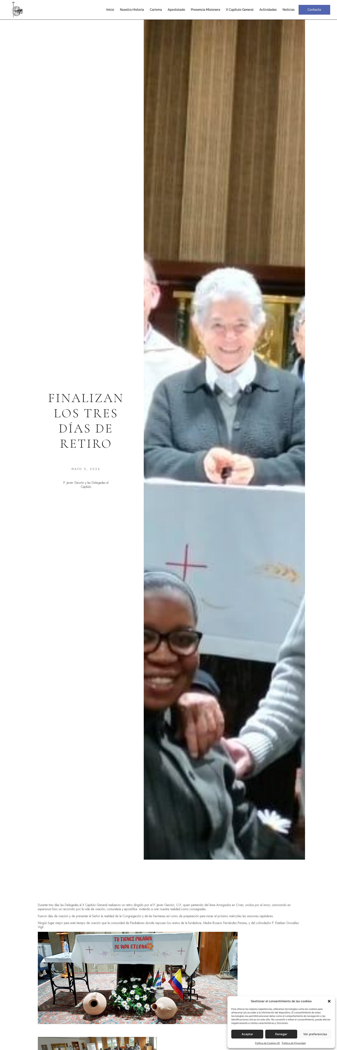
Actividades (268, 10)
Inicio (110, 10)
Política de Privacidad (294, 1043)
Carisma (156, 10)
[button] (329, 1001)
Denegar (281, 1034)
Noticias (289, 10)
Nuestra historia (132, 10)
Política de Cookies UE (267, 1043)
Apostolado (176, 10)
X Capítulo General (240, 10)
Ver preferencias (315, 1034)
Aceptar (247, 1034)
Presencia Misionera (205, 10)
